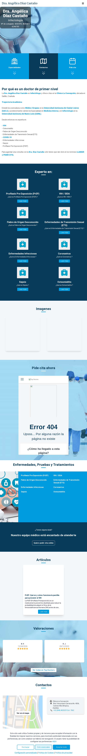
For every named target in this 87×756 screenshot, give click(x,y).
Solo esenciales (43, 747)
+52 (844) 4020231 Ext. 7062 (63, 710)
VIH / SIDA (57, 475)
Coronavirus (58, 487)
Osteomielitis (59, 492)
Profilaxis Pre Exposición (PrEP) (34, 475)
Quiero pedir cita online (43, 543)
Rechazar (25, 747)
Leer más (22, 201)
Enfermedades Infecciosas (32, 487)
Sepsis (24, 492)
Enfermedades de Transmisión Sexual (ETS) (66, 481)
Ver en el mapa (23, 713)
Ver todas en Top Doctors (44, 670)
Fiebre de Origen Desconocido (34, 480)
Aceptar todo (61, 747)
